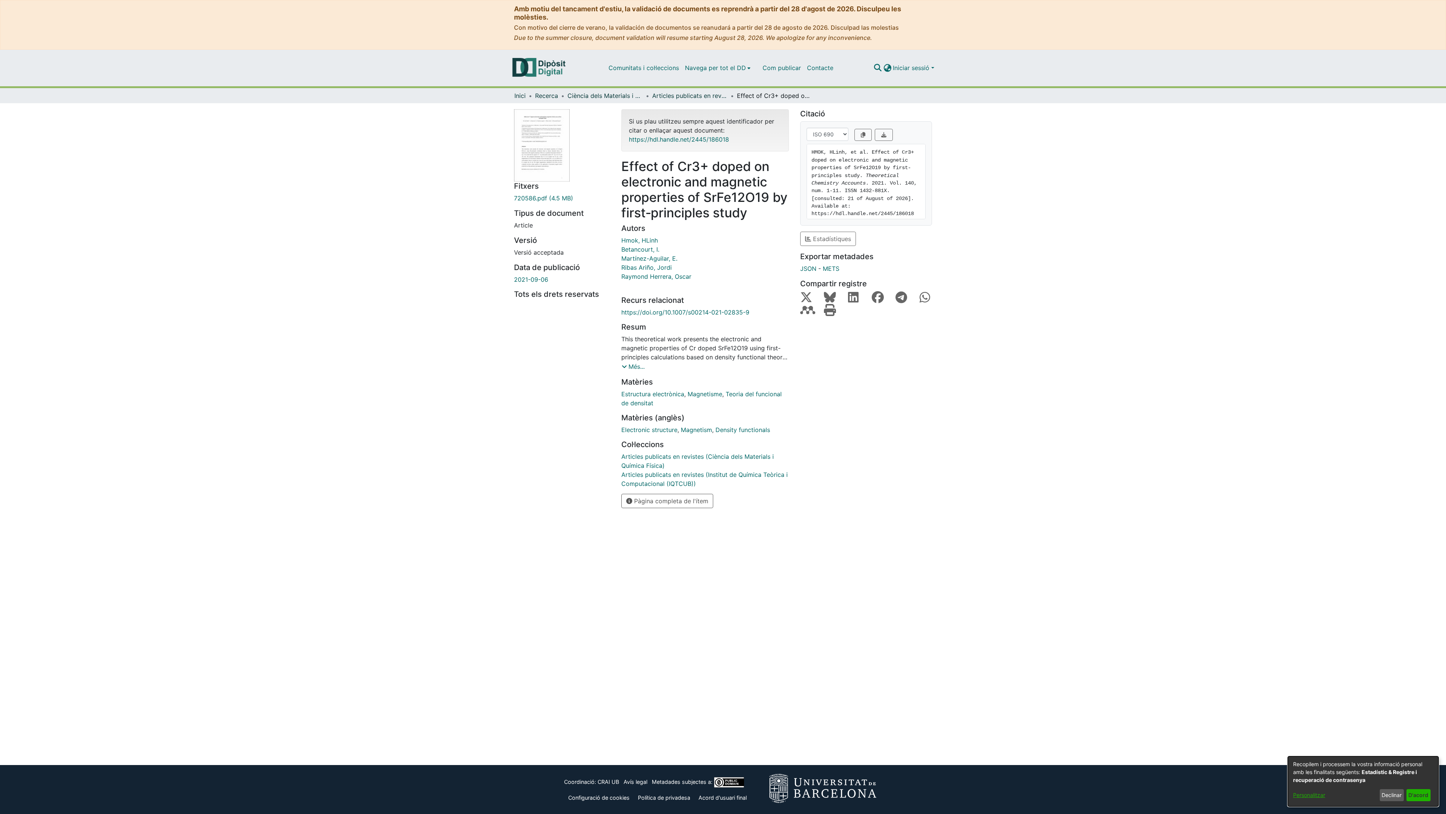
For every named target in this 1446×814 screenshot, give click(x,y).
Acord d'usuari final (723, 797)
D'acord (1418, 795)
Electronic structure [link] (649, 430)
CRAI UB (608, 782)
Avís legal (635, 782)
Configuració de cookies (599, 797)
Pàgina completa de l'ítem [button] (670, 501)
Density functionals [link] (742, 430)
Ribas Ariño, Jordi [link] (646, 267)
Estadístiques (831, 239)
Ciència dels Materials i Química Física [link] (605, 95)
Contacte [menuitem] (820, 68)
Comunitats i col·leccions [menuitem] (644, 68)
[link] (562, 198)
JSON (808, 268)
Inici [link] (520, 95)
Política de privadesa (664, 797)
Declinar (1392, 795)
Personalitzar (1309, 795)
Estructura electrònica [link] (652, 394)
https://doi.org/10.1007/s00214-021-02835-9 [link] (685, 312)
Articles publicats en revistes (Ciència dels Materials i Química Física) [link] (690, 95)
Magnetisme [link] (705, 394)
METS (831, 268)
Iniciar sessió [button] (912, 68)
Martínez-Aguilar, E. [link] (649, 258)
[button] (877, 67)
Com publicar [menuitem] (782, 68)
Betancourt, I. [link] (640, 249)
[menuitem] (717, 67)
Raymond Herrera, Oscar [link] (656, 276)
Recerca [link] (546, 95)
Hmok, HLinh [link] (639, 240)
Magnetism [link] (696, 430)
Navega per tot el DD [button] (715, 68)
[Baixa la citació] (884, 135)
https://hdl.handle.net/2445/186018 (679, 139)
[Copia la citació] (863, 135)
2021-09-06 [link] (531, 279)
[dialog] (1363, 781)
